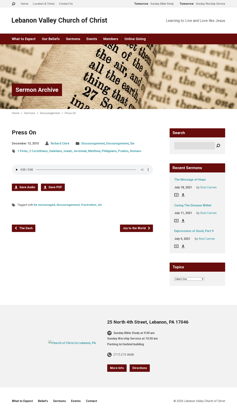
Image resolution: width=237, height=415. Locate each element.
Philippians (109, 151)
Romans (135, 151)
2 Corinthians (38, 151)
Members (110, 39)
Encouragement (117, 143)
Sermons (73, 39)
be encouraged (44, 205)
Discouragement (50, 113)
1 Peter (22, 151)
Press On (70, 113)
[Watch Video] (176, 195)
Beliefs (43, 401)
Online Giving (135, 39)
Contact (91, 401)
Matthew (94, 151)
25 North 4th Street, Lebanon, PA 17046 (147, 322)
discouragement (68, 205)
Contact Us (66, 3)
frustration (88, 205)
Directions (139, 368)
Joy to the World (134, 228)
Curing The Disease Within (192, 205)
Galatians (55, 151)
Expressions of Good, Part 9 (193, 231)
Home (24, 3)
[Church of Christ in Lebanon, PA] (72, 343)
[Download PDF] (183, 195)
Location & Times (44, 3)
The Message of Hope (190, 179)
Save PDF (55, 187)
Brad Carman (208, 187)
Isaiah (68, 151)
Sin (132, 143)
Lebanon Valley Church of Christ (59, 20)
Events (91, 39)
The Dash (26, 228)
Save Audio (27, 187)
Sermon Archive (37, 89)
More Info (117, 368)
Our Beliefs (51, 39)
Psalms (123, 151)
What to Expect (24, 39)
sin (100, 205)
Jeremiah (80, 151)
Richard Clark (60, 143)
